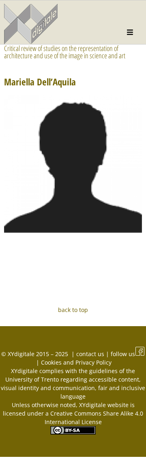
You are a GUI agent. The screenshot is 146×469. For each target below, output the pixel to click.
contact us (91, 354)
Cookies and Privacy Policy (76, 362)
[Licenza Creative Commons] (73, 432)
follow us (123, 354)
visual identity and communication (48, 388)
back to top (73, 310)
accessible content (114, 379)
